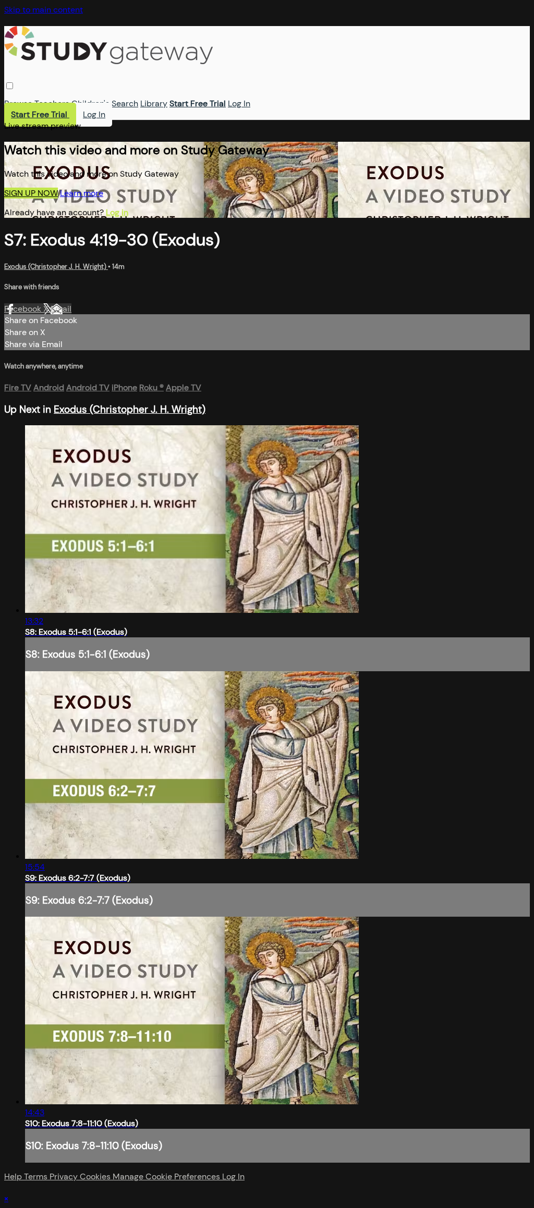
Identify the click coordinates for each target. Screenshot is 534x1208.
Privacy (65, 1176)
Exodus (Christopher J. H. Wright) (56, 266)
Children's (90, 103)
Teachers (51, 103)
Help (14, 1176)
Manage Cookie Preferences (167, 1176)
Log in (117, 212)
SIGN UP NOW (31, 193)
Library (153, 103)
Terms (37, 1176)
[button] (9, 85)
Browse (18, 103)
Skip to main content (43, 9)
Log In (239, 103)
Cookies (96, 1176)
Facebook (23, 308)
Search (125, 103)
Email (61, 308)
